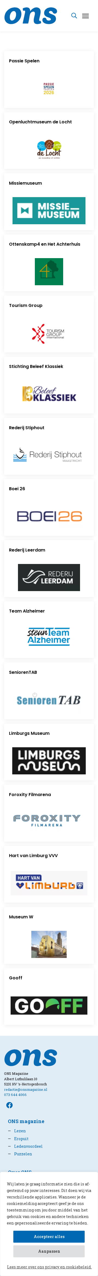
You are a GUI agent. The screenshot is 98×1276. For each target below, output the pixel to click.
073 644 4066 (15, 1094)
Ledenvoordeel (25, 1146)
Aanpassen (49, 1251)
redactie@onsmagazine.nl (25, 1089)
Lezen (17, 1130)
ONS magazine (26, 1121)
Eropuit (18, 1138)
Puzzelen (20, 1153)
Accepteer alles (49, 1236)
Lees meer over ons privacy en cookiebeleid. (49, 1266)
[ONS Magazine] (30, 15)
